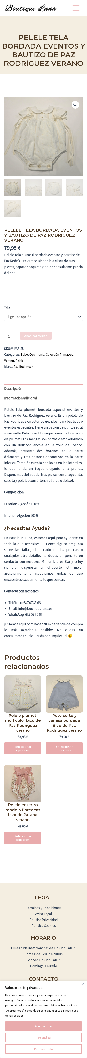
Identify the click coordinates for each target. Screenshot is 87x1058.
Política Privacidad (43, 919)
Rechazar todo (43, 1049)
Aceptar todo (43, 1026)
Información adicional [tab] (20, 398)
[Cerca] (82, 984)
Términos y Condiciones (43, 908)
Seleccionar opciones (23, 748)
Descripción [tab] (13, 388)
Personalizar (44, 1037)
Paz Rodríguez (23, 367)
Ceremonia (36, 355)
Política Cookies (43, 925)
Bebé (24, 355)
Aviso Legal (43, 914)
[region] (43, 1019)
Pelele (19, 361)
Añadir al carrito (36, 336)
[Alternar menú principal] (76, 8)
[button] (75, 105)
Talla (7, 307)
